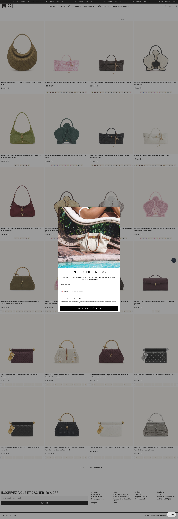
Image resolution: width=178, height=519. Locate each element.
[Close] (117, 209)
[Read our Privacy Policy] (117, 302)
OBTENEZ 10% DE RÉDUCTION (89, 308)
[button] (173, 260)
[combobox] (64, 291)
